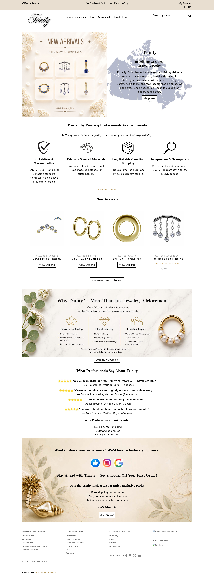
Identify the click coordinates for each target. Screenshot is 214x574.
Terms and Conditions (76, 543)
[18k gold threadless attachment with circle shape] (127, 228)
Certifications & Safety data (34, 546)
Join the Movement (107, 359)
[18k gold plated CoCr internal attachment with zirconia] (47, 228)
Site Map (70, 553)
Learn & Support (100, 16)
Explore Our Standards (107, 189)
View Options (47, 264)
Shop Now (150, 98)
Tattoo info (26, 539)
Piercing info (27, 543)
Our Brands (114, 546)
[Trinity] (39, 21)
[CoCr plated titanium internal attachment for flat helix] (167, 228)
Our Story (113, 536)
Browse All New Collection (107, 280)
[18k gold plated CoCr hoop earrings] (87, 228)
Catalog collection (30, 550)
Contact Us (71, 536)
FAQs (68, 550)
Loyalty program (73, 539)
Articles (112, 543)
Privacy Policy (72, 546)
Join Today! (107, 515)
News (111, 539)
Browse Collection (76, 16)
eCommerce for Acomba (46, 572)
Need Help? (120, 16)
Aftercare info (28, 536)
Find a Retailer (32, 3)
